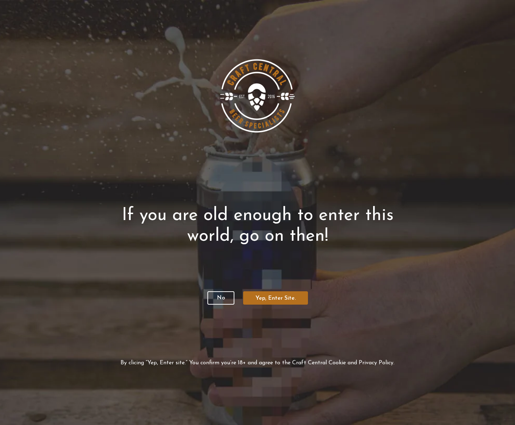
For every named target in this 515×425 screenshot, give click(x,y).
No (221, 298)
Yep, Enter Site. (275, 298)
